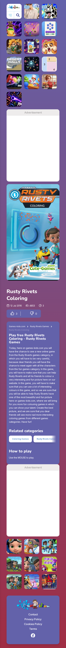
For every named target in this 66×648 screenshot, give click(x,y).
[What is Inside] (49, 564)
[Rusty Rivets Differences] (31, 564)
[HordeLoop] (31, 64)
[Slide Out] (14, 81)
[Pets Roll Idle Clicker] (49, 46)
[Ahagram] (49, 28)
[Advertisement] (33, 149)
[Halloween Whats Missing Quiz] (49, 581)
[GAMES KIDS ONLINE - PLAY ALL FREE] (14, 7)
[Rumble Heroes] (31, 46)
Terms (33, 628)
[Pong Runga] (14, 99)
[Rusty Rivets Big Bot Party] (31, 581)
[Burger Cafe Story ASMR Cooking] (49, 81)
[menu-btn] (10, 15)
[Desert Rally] (14, 64)
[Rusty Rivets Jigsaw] (14, 581)
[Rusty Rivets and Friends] (14, 564)
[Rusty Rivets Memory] (14, 546)
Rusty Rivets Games (39, 326)
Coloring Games (20, 439)
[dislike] (32, 313)
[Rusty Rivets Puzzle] (31, 546)
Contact (33, 614)
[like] (12, 313)
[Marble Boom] (31, 28)
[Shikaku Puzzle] (49, 64)
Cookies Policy (33, 624)
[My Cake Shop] (31, 81)
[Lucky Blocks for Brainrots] (14, 28)
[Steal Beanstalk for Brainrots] (14, 46)
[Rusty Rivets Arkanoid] (49, 546)
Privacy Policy (33, 619)
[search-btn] (18, 15)
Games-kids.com (17, 326)
